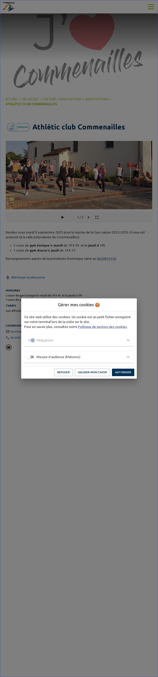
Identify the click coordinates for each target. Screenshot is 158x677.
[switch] (29, 357)
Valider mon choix (92, 372)
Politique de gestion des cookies (102, 327)
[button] (79, 340)
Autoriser (123, 372)
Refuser (63, 372)
